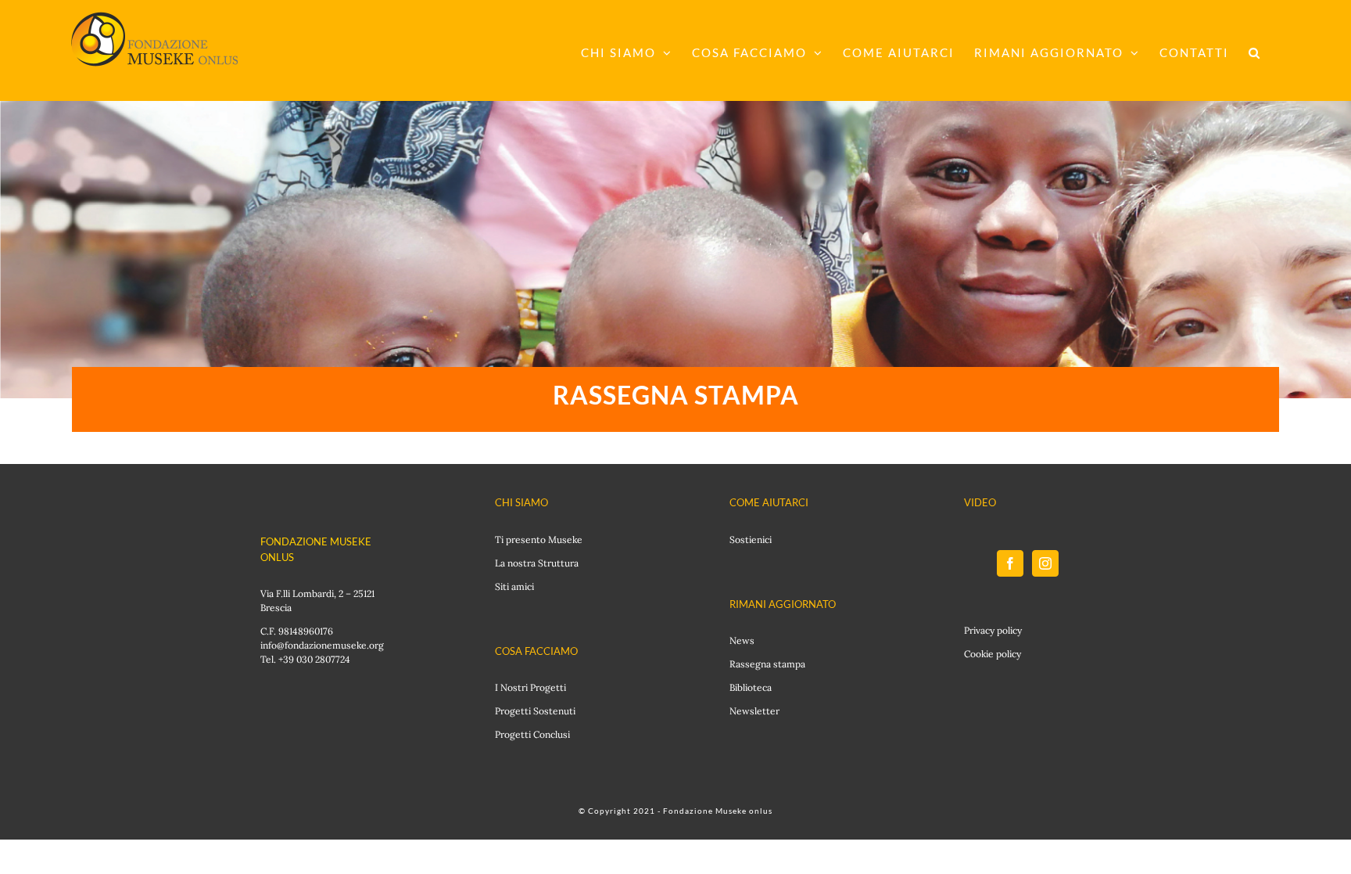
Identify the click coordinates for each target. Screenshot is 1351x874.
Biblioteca (750, 687)
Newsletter (754, 711)
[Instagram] (1045, 563)
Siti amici (514, 586)
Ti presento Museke (538, 539)
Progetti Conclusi (532, 734)
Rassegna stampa (767, 664)
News (741, 640)
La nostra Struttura (537, 563)
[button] (1255, 52)
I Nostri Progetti (530, 687)
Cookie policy (992, 654)
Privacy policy (993, 630)
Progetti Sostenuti (535, 711)
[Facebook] (1010, 563)
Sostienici (750, 539)
